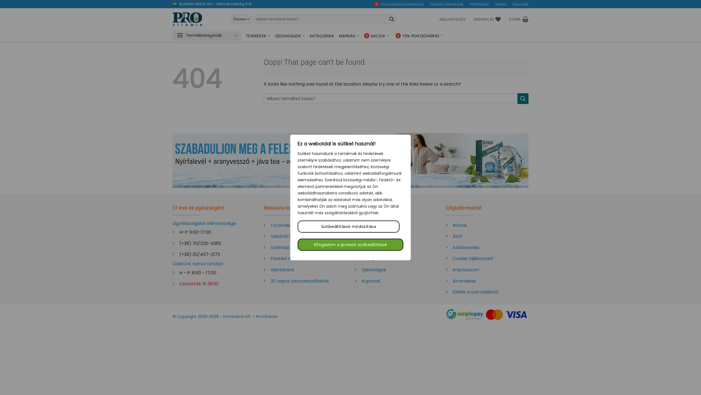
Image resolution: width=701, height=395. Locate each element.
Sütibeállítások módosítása (348, 226)
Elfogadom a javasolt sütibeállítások (350, 244)
